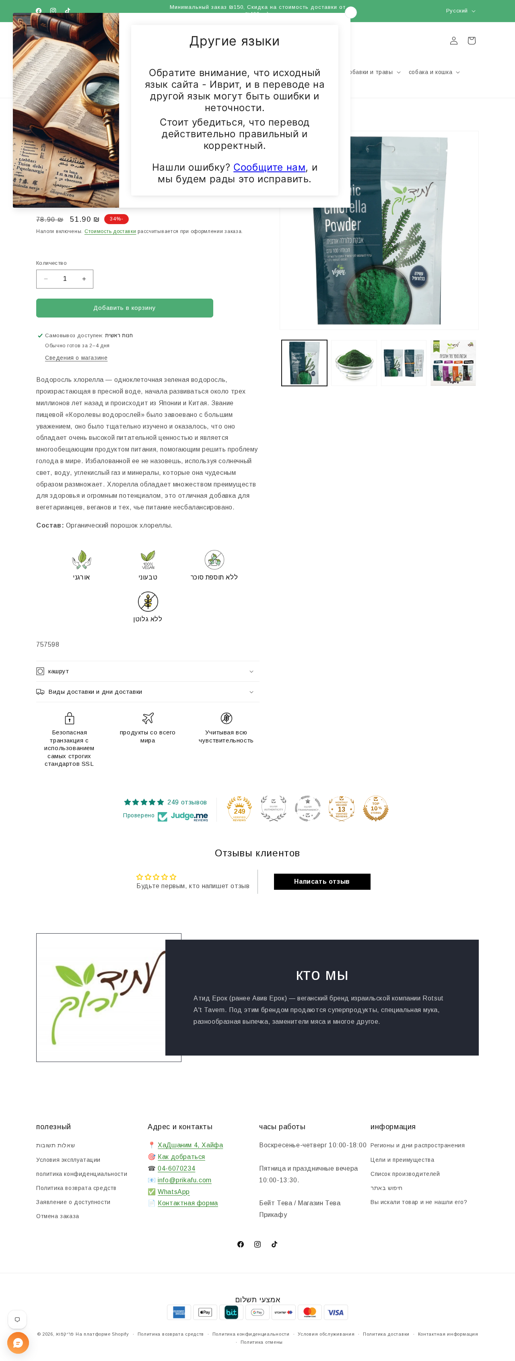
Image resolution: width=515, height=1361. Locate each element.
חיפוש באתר (387, 1188)
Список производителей (405, 1174)
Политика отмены (262, 1342)
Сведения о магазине (76, 358)
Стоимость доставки (110, 231)
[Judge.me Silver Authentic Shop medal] (273, 808)
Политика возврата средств (76, 1188)
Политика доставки (386, 1334)
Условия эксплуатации (68, 1160)
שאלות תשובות (55, 1145)
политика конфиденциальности (81, 1174)
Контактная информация (448, 1334)
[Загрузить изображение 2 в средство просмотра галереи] (354, 363)
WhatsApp (174, 1191)
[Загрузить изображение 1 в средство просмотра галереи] (304, 363)
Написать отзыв (322, 881)
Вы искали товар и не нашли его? (419, 1202)
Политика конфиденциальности (251, 1334)
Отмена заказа (57, 1216)
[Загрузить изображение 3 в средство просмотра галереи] (403, 363)
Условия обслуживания (326, 1334)
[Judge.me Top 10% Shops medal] (376, 808)
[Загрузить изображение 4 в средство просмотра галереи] (453, 363)
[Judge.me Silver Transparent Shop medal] (308, 808)
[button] (433, 72)
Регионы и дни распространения (418, 1145)
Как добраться (181, 1157)
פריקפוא (65, 1334)
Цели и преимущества (402, 1160)
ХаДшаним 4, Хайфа (190, 1145)
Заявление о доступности (73, 1202)
